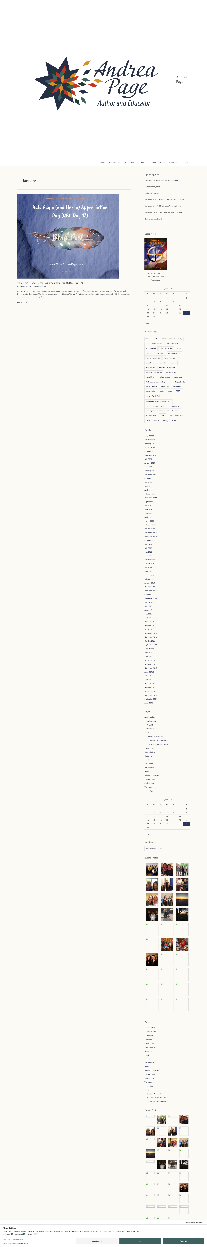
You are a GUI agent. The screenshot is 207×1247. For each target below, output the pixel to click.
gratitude (173, 363)
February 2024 (149, 444)
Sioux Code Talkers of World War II (158, 401)
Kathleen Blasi (171, 372)
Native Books (180, 382)
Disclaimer (148, 756)
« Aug (146, 323)
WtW (174, 421)
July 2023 (148, 459)
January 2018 (149, 583)
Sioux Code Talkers (154, 396)
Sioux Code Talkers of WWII (156, 406)
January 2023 (149, 463)
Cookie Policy (149, 752)
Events (153, 162)
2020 (148, 339)
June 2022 (148, 467)
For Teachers (149, 768)
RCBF (178, 391)
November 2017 (150, 591)
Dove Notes (150, 363)
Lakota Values (33, 286)
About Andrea (114, 162)
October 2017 (149, 594)
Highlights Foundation (167, 367)
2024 (156, 339)
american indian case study (172, 339)
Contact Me (149, 748)
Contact (185, 162)
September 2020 (150, 502)
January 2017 (149, 629)
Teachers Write (151, 416)
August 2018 (149, 563)
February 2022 (149, 471)
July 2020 (148, 505)
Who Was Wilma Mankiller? (157, 744)
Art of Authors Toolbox (154, 343)
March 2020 (149, 521)
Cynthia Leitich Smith (153, 358)
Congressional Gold (174, 353)
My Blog (162, 162)
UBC (163, 416)
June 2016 (148, 652)
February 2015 (149, 687)
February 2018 (149, 579)
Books (143, 162)
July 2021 (148, 482)
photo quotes (150, 391)
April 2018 (148, 571)
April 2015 (148, 680)
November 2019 (150, 536)
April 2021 (148, 490)
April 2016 (148, 656)
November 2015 (150, 668)
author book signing (172, 343)
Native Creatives (151, 386)
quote (170, 391)
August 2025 (149, 436)
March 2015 (149, 683)
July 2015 (148, 676)
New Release (177, 386)
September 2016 (150, 645)
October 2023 (149, 451)
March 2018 (149, 575)
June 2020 (148, 509)
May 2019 (148, 552)
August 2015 (149, 672)
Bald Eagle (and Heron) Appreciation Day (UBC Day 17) (50, 282)
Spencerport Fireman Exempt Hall (157, 411)
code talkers (160, 353)
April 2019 (148, 556)
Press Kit (150, 725)
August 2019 (149, 544)
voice (148, 421)
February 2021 (149, 494)
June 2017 (148, 610)
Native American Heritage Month (158, 382)
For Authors (148, 764)
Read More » (22, 302)
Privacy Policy (149, 779)
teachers (175, 411)
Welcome (148, 787)
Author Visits (130, 162)
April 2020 (148, 517)
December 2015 (150, 664)
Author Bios (151, 721)
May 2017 (148, 614)
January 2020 (149, 529)
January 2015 (149, 691)
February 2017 (149, 625)
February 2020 (149, 525)
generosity (162, 363)
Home (103, 162)
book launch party (166, 348)
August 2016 (149, 649)
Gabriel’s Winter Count (155, 737)
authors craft (151, 348)
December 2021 (150, 474)
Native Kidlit (165, 386)
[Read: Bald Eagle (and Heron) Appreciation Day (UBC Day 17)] (68, 236)
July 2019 (148, 548)
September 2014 (150, 699)
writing (165, 421)
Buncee (149, 353)
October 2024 (149, 440)
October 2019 (149, 540)
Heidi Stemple (150, 367)
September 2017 (150, 598)
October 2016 (149, 641)
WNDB (156, 421)
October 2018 (149, 560)
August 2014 (149, 703)
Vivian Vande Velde (176, 416)
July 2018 (148, 567)
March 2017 (149, 622)
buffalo (179, 348)
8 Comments (22, 286)
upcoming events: (172, 180)
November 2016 (150, 637)
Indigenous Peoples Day (154, 372)
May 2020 (148, 513)
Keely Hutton (150, 377)
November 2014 (150, 695)
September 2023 (150, 455)
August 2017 (149, 602)
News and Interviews (152, 775)
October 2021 (149, 478)
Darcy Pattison (169, 358)
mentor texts (178, 377)
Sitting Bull (175, 406)
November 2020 (150, 498)
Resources (172, 162)
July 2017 (148, 606)
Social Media (149, 783)
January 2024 (149, 447)
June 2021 (148, 486)
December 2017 (150, 587)
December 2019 (150, 533)
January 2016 (149, 660)
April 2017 (148, 618)
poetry (161, 391)
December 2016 (150, 633)
